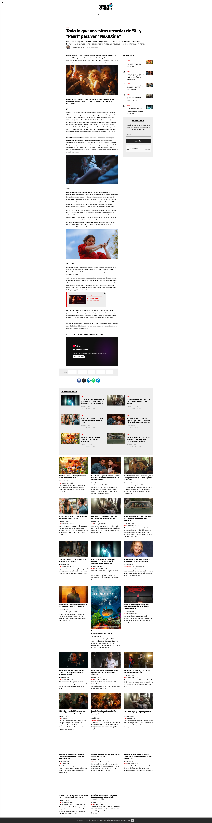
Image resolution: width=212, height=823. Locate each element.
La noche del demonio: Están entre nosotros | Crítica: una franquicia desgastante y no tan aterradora (92, 401)
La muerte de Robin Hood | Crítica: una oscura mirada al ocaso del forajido (138, 401)
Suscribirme (138, 141)
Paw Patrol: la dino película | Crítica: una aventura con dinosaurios (90, 439)
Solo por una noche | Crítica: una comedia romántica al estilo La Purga (92, 420)
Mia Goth (72, 372)
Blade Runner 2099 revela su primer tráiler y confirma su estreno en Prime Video (73, 605)
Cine (75, 15)
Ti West (109, 372)
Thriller (100, 372)
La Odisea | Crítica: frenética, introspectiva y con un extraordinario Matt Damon (73, 796)
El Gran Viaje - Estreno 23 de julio (102, 633)
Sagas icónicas (124, 15)
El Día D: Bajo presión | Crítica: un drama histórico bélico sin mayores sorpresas (72, 712)
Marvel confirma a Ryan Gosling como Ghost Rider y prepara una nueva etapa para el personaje (137, 606)
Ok (132, 820)
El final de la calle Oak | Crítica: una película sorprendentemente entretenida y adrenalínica (138, 439)
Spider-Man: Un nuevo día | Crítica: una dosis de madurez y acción (137, 671)
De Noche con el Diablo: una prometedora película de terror (94, 298)
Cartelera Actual (97, 639)
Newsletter (139, 120)
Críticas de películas (96, 15)
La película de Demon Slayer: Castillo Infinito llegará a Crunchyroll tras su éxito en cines (105, 713)
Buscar (135, 15)
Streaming (82, 15)
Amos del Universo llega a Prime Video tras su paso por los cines (105, 755)
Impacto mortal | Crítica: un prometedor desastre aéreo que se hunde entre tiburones (105, 672)
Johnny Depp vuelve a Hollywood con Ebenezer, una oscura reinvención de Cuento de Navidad (71, 672)
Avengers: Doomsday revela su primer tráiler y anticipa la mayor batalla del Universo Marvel (71, 756)
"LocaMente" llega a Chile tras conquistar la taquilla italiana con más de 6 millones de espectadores (138, 420)
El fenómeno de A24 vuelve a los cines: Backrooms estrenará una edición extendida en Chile (104, 797)
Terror (91, 372)
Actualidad (127, 566)
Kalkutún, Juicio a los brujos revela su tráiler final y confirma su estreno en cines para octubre (138, 756)
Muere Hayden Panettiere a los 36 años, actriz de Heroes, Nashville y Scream (137, 560)
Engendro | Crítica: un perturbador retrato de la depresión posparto (73, 560)
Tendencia (82, 372)
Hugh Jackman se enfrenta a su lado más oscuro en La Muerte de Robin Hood (137, 712)
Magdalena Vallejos (78, 47)
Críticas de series (111, 15)
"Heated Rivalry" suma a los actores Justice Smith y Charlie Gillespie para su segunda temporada (138, 478)
